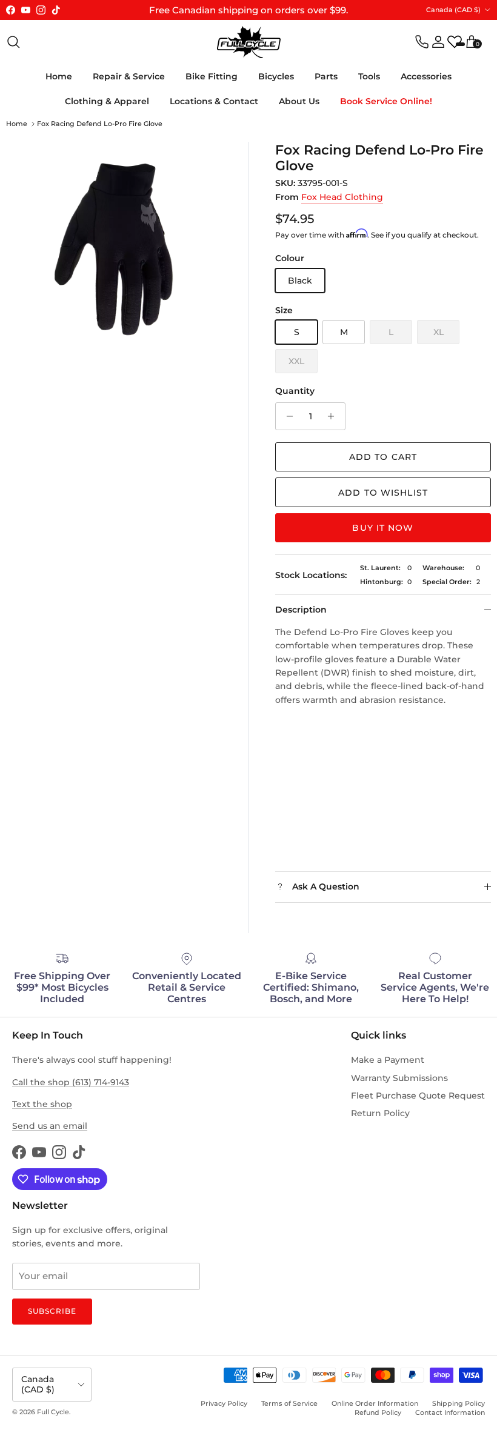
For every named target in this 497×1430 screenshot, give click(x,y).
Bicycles (276, 76)
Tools (369, 76)
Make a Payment (387, 1059)
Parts (326, 76)
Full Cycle (53, 1412)
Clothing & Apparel (107, 101)
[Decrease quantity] (286, 416)
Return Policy (380, 1113)
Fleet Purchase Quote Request (418, 1095)
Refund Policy (378, 1412)
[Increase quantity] (334, 416)
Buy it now (382, 527)
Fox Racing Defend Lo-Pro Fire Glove (99, 123)
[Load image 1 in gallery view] (113, 249)
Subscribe (52, 1310)
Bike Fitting (211, 76)
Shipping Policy (458, 1403)
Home (58, 76)
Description (301, 609)
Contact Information (450, 1412)
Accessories (426, 76)
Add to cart (383, 456)
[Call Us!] (422, 42)
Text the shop (42, 1104)
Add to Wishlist (383, 492)
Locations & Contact (214, 101)
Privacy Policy (224, 1403)
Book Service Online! (386, 101)
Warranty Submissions (399, 1077)
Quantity (295, 390)
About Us (299, 101)
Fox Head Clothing (342, 196)
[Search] (13, 42)
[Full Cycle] (249, 42)
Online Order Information (375, 1403)
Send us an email (49, 1125)
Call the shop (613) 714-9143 (70, 1082)
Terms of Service (289, 1403)
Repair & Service (129, 76)
